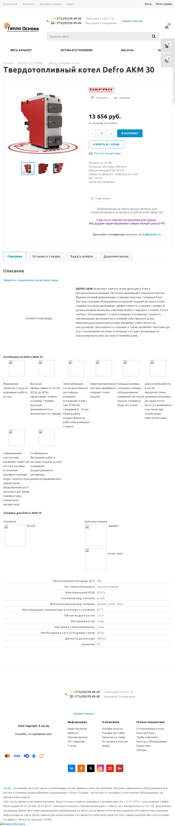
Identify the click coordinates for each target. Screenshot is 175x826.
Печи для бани (145, 733)
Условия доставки (113, 733)
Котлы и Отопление (77, 50)
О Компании (110, 721)
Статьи (72, 745)
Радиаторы (143, 745)
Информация (77, 721)
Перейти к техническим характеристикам (30, 280)
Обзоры (141, 750)
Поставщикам (76, 741)
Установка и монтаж (115, 741)
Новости (73, 733)
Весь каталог (21, 50)
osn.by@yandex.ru (149, 234)
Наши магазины (77, 728)
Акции (105, 745)
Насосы (127, 50)
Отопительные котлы (150, 728)
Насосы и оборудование (151, 741)
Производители (78, 737)
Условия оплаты (112, 728)
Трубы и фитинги (147, 737)
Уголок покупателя (150, 721)
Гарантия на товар (113, 737)
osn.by (7, 788)
